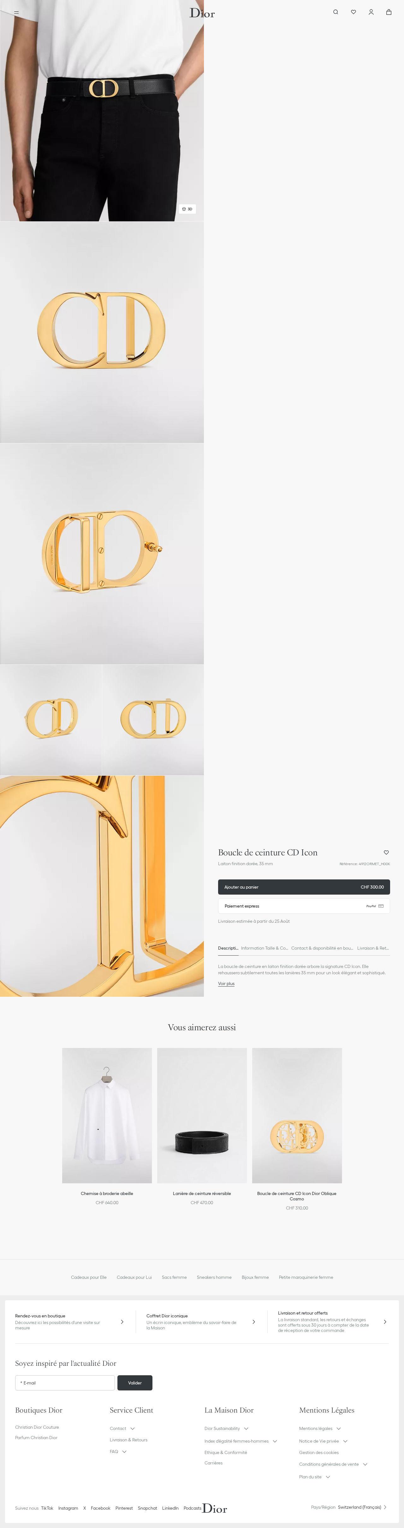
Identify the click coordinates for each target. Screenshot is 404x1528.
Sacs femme (174, 1277)
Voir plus (226, 983)
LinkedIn (170, 1508)
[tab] (228, 948)
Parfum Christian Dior (36, 1437)
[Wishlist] (353, 12)
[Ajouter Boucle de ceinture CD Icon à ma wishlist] (386, 852)
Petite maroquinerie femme (306, 1277)
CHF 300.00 (304, 887)
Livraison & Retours (128, 1439)
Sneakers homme (214, 1277)
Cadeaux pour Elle (89, 1277)
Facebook (100, 1508)
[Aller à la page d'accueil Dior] (202, 12)
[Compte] (371, 12)
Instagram (68, 1508)
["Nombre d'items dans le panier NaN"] (389, 12)
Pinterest (124, 1508)
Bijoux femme (255, 1277)
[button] (102, 110)
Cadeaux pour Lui (134, 1277)
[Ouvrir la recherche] (336, 12)
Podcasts (192, 1508)
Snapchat (147, 1508)
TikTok (47, 1508)
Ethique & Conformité (226, 1452)
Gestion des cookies (319, 1452)
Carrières (214, 1462)
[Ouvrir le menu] (16, 12)
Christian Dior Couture (37, 1427)
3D (190, 209)
